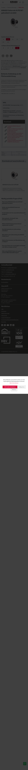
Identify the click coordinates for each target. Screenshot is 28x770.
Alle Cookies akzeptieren (10, 386)
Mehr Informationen (14, 383)
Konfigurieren (21, 386)
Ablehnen (14, 389)
